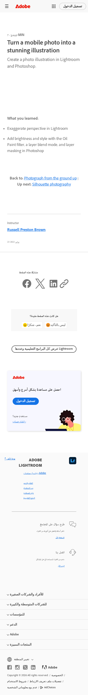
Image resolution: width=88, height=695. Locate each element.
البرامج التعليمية (29, 498)
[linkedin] (33, 667)
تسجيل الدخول (72, 6)
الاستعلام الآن (60, 538)
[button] (53, 6)
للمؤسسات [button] (17, 614)
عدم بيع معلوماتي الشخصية (22, 687)
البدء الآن (61, 566)
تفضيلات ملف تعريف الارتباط (45, 681)
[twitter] (25, 667)
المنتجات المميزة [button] (21, 644)
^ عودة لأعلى (10, 459)
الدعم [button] (13, 624)
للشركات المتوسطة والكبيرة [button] (28, 604)
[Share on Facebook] (27, 288)
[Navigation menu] (7, 6)
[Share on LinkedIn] (53, 288)
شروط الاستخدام (16, 681)
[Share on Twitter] (40, 288)
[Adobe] (23, 6)
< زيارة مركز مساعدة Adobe (34, 473)
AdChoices (50, 687)
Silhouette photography (51, 185)
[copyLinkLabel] (64, 288)
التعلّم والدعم (28, 483)
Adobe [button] (14, 634)
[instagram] (17, 667)
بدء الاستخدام (28, 488)
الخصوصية (57, 675)
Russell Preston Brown (26, 230)
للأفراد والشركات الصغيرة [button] (26, 594)
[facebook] (9, 667)
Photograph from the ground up (50, 179)
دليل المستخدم (28, 493)
